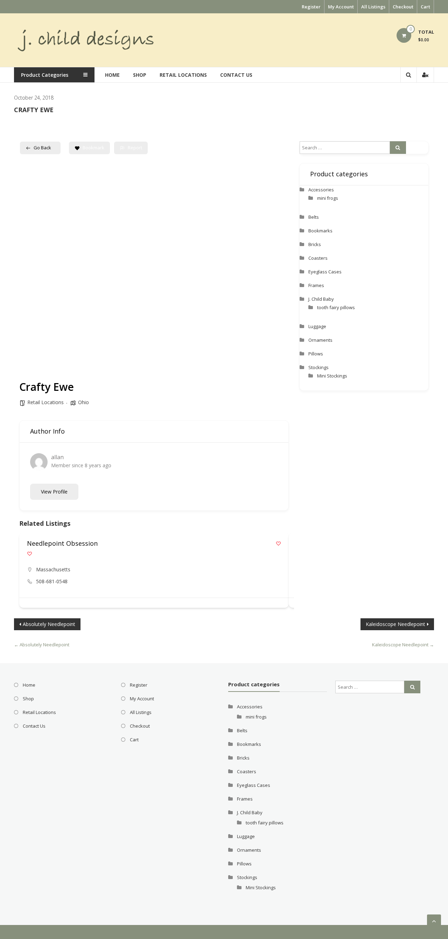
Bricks (314, 244)
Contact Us (236, 75)
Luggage (317, 326)
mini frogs (327, 198)
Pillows (315, 354)
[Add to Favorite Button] (278, 543)
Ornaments (320, 340)
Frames (316, 285)
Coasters (318, 258)
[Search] (398, 147)
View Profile (54, 491)
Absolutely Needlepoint (49, 624)
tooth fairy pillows (336, 307)
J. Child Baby (321, 299)
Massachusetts (53, 569)
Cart (425, 7)
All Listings (373, 7)
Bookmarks (320, 230)
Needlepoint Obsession (62, 543)
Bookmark (93, 147)
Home (112, 75)
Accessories (321, 189)
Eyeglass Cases (325, 271)
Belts (313, 217)
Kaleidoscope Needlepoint (395, 624)
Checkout (403, 7)
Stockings (318, 367)
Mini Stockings (332, 376)
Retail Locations (183, 75)
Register (311, 7)
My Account (341, 7)
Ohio (83, 402)
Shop (139, 75)
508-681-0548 (52, 581)
